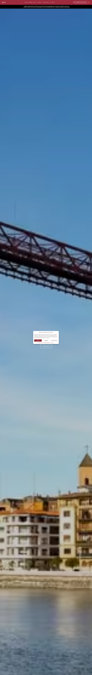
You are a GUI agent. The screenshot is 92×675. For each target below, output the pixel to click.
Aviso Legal (52, 342)
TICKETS (84, 2)
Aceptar (38, 340)
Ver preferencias (54, 340)
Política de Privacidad (47, 342)
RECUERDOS (78, 2)
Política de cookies (41, 342)
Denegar (46, 340)
